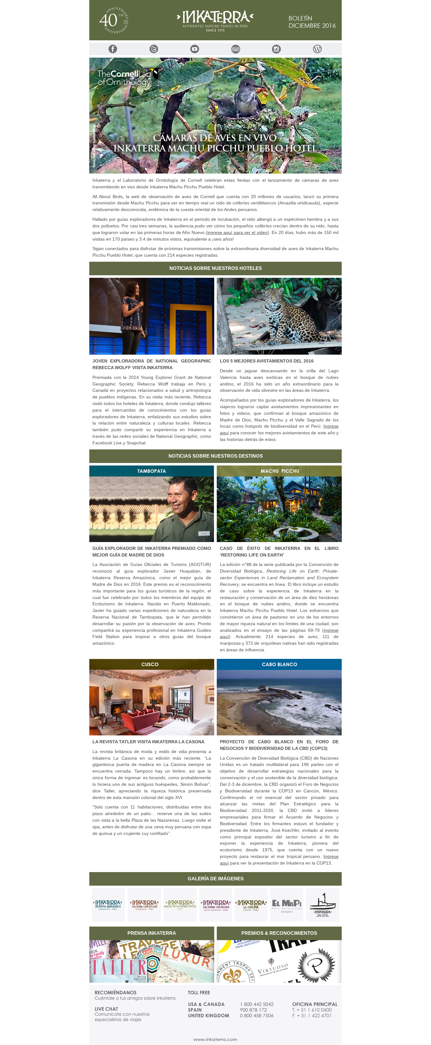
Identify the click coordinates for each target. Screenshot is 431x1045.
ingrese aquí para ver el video (237, 232)
